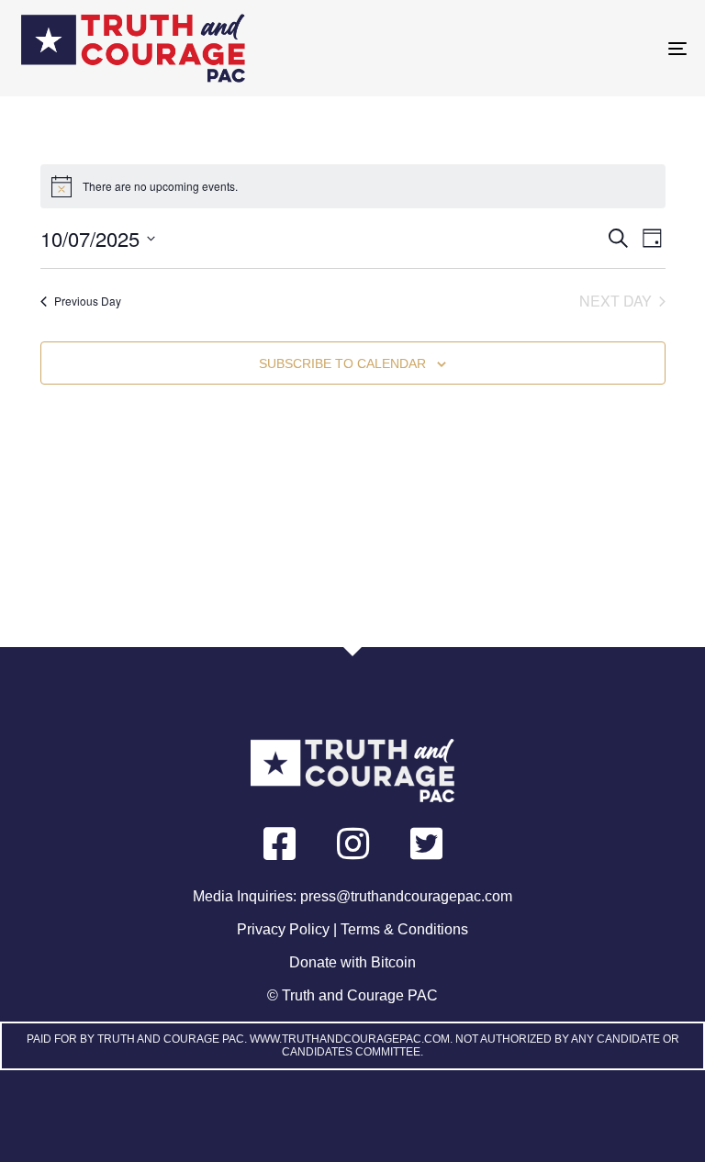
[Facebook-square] (279, 843)
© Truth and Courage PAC (352, 995)
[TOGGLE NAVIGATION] (575, 48)
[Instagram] (352, 843)
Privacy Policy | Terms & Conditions (352, 929)
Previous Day (87, 300)
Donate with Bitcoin (352, 962)
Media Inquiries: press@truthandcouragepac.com (352, 896)
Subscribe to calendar (342, 363)
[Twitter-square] (426, 843)
